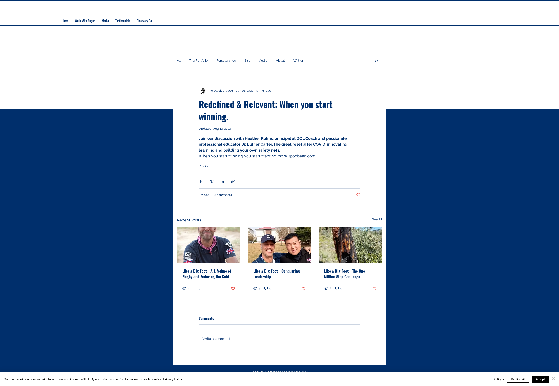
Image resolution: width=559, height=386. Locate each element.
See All (377, 219)
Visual (280, 60)
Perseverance (226, 60)
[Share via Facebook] (201, 181)
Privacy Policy (172, 379)
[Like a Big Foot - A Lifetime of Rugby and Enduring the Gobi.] (208, 245)
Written (298, 60)
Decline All (518, 379)
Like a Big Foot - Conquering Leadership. (276, 273)
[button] (376, 60)
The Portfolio (198, 60)
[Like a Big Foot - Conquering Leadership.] (279, 245)
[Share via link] (233, 181)
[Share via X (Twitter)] (211, 181)
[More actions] (357, 90)
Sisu (247, 60)
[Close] (553, 379)
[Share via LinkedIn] (222, 181)
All (179, 60)
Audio (263, 60)
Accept (540, 379)
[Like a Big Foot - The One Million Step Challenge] (350, 245)
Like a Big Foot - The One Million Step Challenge (344, 273)
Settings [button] (498, 379)
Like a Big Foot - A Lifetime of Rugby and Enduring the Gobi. (206, 273)
